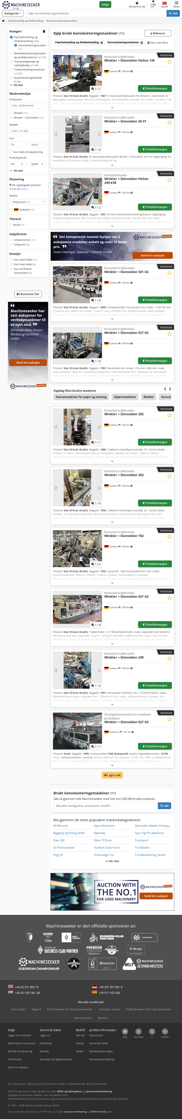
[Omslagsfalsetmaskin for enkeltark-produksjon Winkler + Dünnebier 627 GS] (77, 731)
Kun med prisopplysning (28, 152)
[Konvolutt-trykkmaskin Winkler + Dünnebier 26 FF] (77, 134)
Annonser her (29, 294)
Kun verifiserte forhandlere (23, 270)
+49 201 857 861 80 (27, 993)
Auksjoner (21, 244)
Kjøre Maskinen (104, 826)
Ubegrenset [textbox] (21, 202)
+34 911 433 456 (109, 993)
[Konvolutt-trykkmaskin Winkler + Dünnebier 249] (77, 670)
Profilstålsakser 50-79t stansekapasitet (70, 1009)
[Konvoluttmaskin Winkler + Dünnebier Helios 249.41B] (77, 191)
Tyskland (26, 209)
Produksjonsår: (18, 157)
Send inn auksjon (152, 255)
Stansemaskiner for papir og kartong (81, 397)
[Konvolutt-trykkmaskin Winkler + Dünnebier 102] (77, 548)
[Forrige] (56, 73)
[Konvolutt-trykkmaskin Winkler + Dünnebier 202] (77, 427)
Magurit (36, 1009)
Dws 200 (59, 840)
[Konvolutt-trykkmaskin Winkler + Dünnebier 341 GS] (77, 284)
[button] (176, 4)
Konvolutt (168, 397)
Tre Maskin (142, 848)
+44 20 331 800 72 (27, 987)
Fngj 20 (58, 855)
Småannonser (24, 240)
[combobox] (28, 202)
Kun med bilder (25, 259)
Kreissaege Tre (104, 855)
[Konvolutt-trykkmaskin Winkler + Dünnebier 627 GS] (77, 609)
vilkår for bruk (97, 1111)
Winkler (21, 113)
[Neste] (99, 73)
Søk (175, 13)
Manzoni (103, 1018)
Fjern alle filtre (158, 42)
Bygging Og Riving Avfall (69, 833)
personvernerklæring (75, 1111)
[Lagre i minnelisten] (169, 61)
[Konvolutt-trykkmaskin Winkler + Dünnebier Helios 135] (77, 73)
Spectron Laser (83, 1018)
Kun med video (24, 264)
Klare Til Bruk (103, 840)
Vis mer (113, 861)
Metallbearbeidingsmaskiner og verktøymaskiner (31, 55)
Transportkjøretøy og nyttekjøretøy (26, 63)
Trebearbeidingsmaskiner (29, 71)
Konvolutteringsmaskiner (33, 47)
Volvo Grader (18, 1009)
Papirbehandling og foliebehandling (26, 39)
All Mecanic (60, 826)
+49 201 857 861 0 (110, 987)
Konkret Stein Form (107, 848)
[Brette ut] (112, 107)
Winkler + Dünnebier (28, 117)
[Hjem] (3, 20)
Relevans (158, 33)
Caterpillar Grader (109, 1009)
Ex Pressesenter (64, 848)
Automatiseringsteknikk (28, 79)
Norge (18, 188)
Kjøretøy (99, 833)
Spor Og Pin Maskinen (149, 833)
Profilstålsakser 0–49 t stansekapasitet (148, 1009)
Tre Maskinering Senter (150, 855)
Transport (141, 840)
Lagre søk (113, 775)
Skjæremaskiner (125, 397)
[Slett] (101, 43)
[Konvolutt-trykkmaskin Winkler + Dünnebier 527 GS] (77, 345)
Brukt (18, 224)
